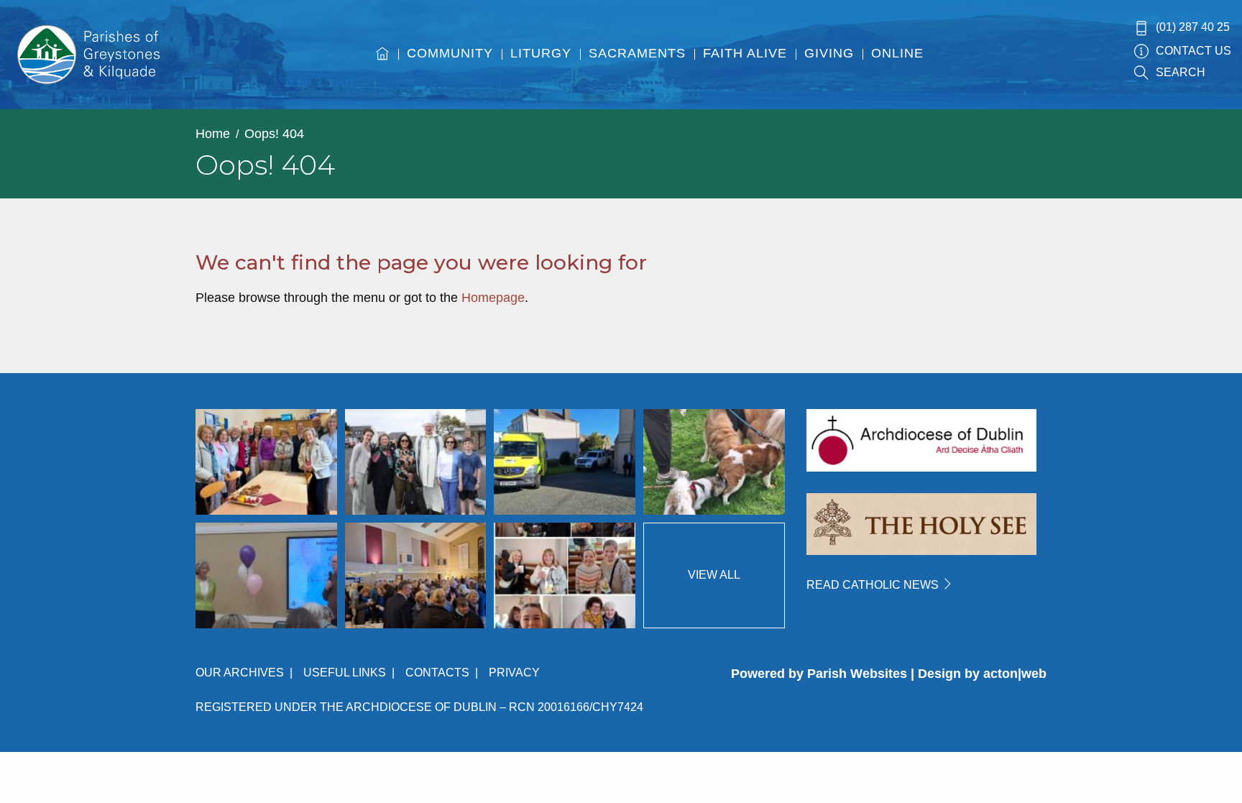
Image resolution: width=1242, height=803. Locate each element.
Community (450, 53)
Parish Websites (857, 673)
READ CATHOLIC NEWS (874, 585)
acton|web (1014, 673)
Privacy (514, 672)
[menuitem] (383, 67)
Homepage (493, 297)
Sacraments (637, 53)
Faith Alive (745, 53)
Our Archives (240, 672)
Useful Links (344, 672)
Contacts (437, 672)
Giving (829, 53)
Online (897, 53)
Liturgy (540, 53)
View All (714, 575)
